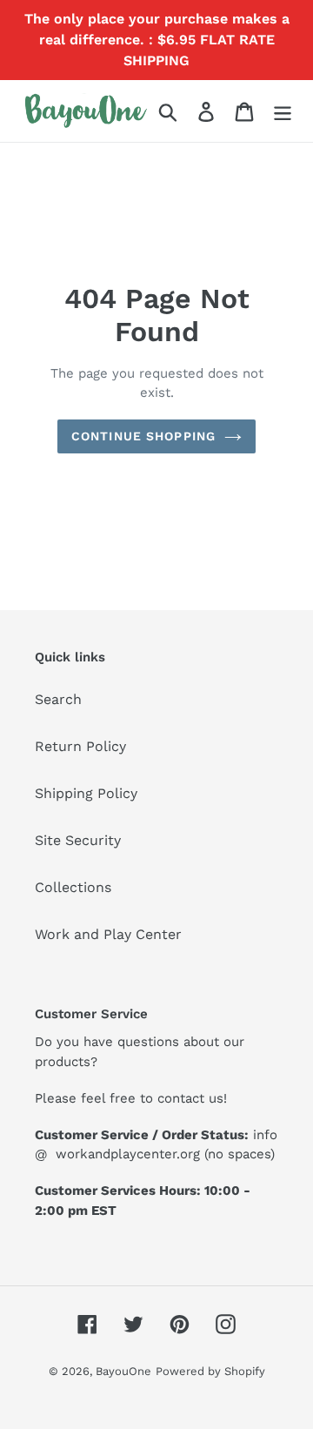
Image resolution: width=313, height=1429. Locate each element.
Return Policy (80, 746)
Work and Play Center (108, 934)
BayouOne (123, 1371)
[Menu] (282, 111)
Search (58, 699)
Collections (73, 887)
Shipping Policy (86, 793)
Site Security (78, 840)
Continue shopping (143, 436)
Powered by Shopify (210, 1371)
